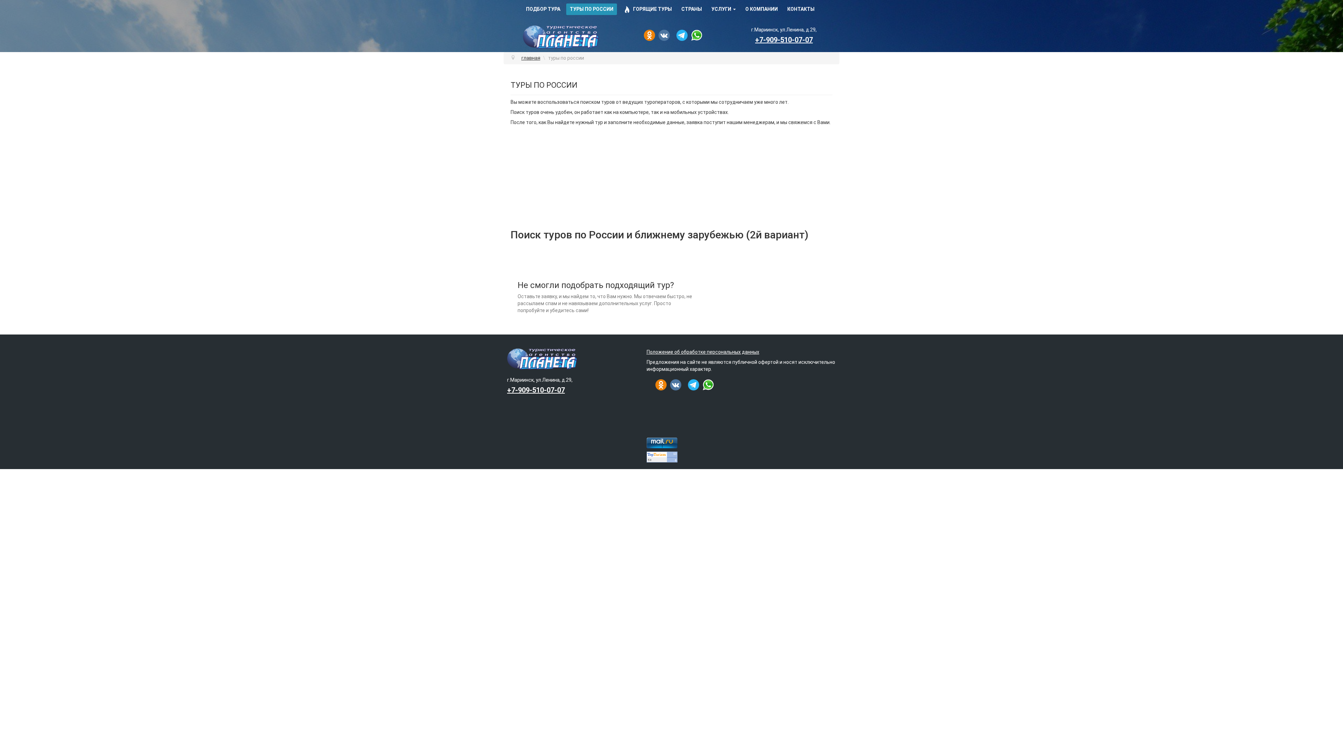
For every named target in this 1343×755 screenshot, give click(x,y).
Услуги (721, 9)
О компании (761, 9)
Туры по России (591, 9)
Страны (691, 9)
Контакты (801, 9)
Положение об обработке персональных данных (703, 352)
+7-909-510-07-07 (784, 40)
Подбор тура (543, 9)
